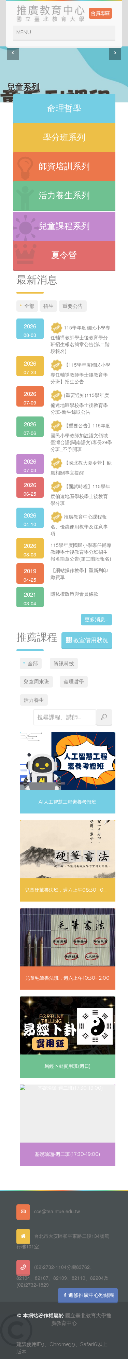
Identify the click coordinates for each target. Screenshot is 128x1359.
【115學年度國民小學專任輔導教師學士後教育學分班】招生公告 (80, 373)
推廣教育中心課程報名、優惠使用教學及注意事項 (79, 525)
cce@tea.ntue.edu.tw (57, 1211)
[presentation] (13, 51)
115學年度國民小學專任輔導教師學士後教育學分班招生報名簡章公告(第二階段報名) (80, 339)
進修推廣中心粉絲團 (91, 1295)
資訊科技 (64, 663)
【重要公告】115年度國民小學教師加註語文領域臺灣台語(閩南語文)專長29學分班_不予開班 (81, 437)
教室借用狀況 (90, 640)
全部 (29, 306)
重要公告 (72, 306)
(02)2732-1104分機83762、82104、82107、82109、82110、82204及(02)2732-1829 (62, 1275)
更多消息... (96, 619)
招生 (48, 306)
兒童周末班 (36, 681)
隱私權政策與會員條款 (74, 593)
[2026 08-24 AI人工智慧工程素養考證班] (20, 733)
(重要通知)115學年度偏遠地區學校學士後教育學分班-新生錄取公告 (80, 403)
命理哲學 (73, 681)
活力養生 (34, 700)
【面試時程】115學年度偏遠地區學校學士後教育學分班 (80, 495)
